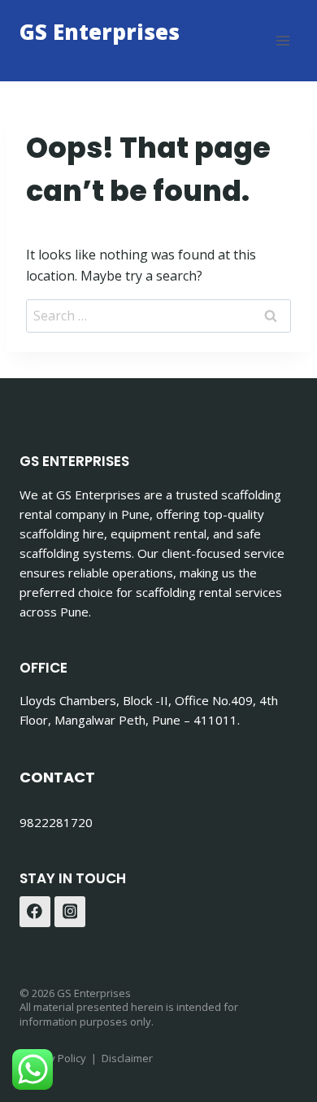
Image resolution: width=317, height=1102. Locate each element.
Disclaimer (127, 1058)
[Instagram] (69, 911)
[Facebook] (35, 911)
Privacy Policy (53, 1058)
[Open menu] (282, 40)
